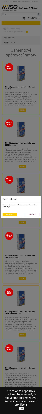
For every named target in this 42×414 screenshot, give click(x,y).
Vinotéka (32, 214)
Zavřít (21, 408)
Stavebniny (10, 214)
